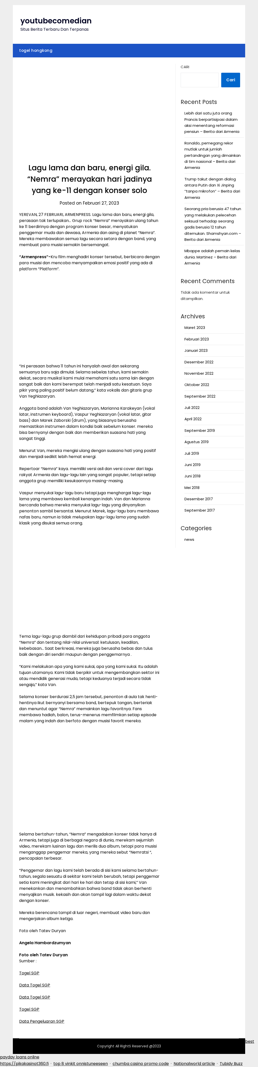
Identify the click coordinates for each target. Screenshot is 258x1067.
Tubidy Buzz (231, 1063)
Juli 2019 (191, 453)
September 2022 (199, 396)
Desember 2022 (198, 362)
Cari (185, 66)
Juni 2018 (192, 476)
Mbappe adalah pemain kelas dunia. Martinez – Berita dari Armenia (212, 257)
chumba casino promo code (141, 1063)
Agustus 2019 (196, 441)
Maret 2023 (194, 327)
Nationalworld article (194, 1063)
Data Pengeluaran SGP (41, 1021)
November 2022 (198, 373)
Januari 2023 (196, 350)
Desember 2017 (198, 499)
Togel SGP (29, 973)
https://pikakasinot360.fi (24, 1063)
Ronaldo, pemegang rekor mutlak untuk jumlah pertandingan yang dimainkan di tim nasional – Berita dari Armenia (212, 155)
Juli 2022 (192, 407)
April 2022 (193, 419)
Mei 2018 (192, 487)
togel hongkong (35, 50)
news (189, 539)
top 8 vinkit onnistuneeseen (80, 1063)
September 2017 (199, 510)
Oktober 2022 (196, 384)
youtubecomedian (56, 20)
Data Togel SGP (34, 985)
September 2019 (199, 430)
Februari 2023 (196, 339)
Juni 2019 (192, 464)
